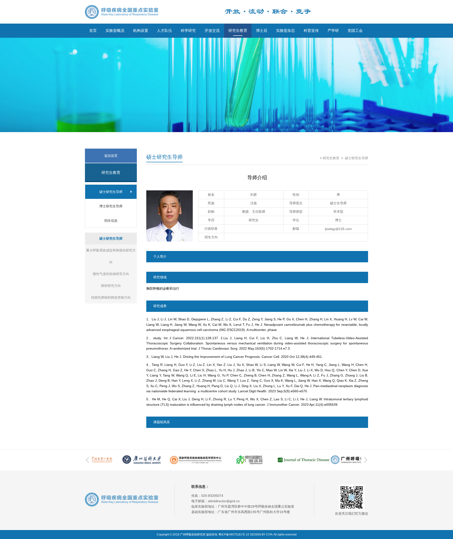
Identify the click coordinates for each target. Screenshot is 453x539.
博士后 (261, 31)
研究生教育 (237, 31)
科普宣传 (311, 31)
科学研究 (188, 31)
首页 (93, 31)
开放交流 (212, 31)
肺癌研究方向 (111, 286)
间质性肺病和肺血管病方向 (111, 297)
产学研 (333, 31)
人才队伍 (164, 31)
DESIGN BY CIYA (261, 534)
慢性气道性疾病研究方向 (111, 274)
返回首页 (110, 156)
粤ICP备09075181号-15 (233, 534)
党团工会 (355, 31)
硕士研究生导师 (356, 158)
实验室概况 (114, 31)
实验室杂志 (285, 31)
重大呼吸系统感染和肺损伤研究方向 (111, 256)
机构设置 (140, 31)
